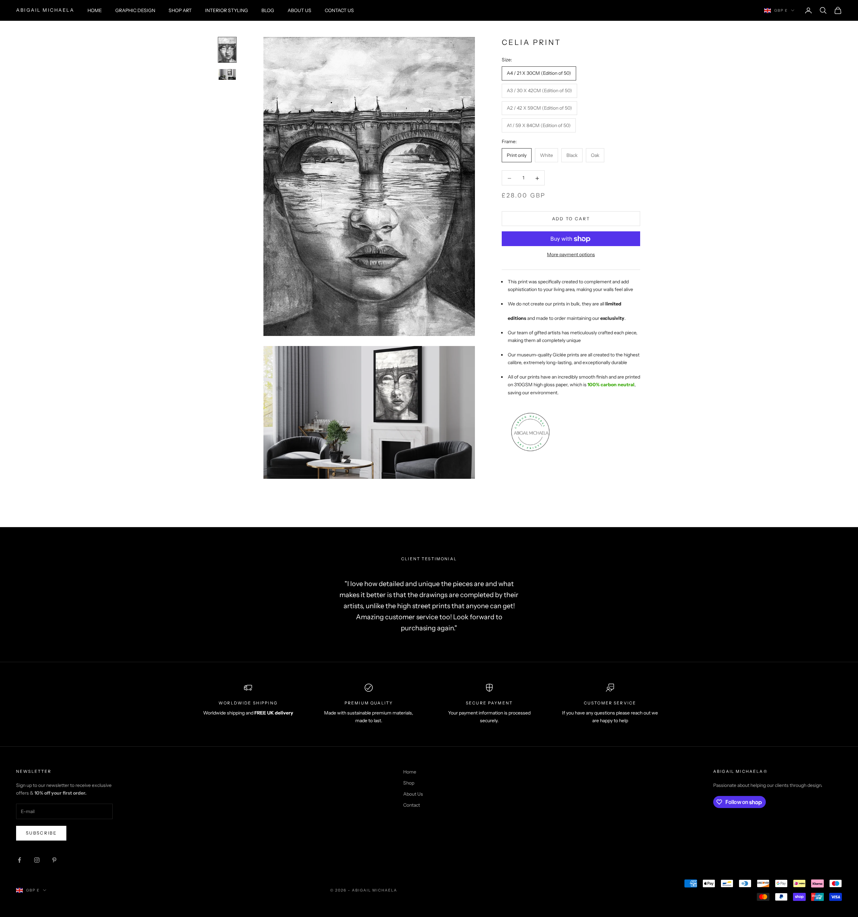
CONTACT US (339, 10)
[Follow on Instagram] (37, 860)
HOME (94, 10)
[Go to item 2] (227, 74)
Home (409, 772)
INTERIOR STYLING (226, 10)
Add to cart (571, 218)
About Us (413, 794)
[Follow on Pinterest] (54, 860)
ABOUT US (299, 10)
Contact (411, 805)
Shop (408, 783)
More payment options (571, 255)
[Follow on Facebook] (19, 860)
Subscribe (41, 833)
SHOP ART (180, 10)
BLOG (267, 10)
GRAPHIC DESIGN (135, 10)
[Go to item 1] (227, 50)
